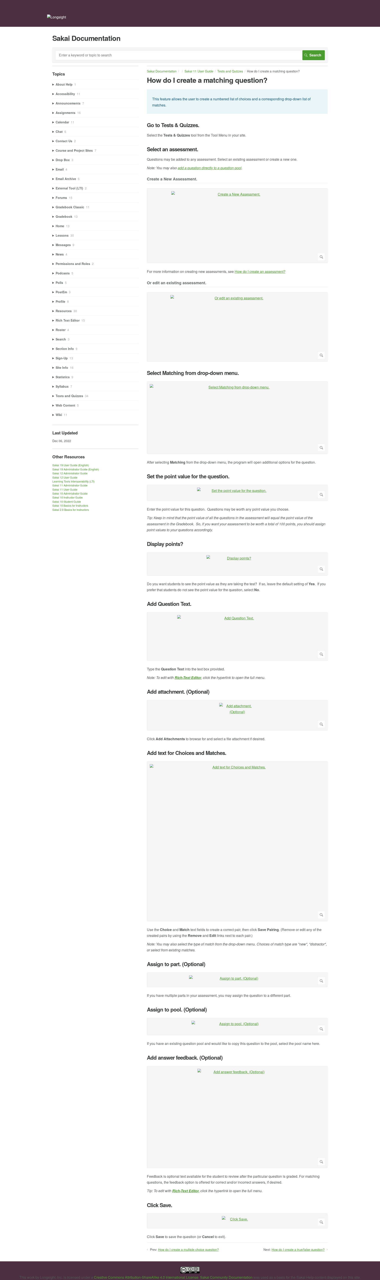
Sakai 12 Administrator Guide (70, 473)
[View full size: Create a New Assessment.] (237, 225)
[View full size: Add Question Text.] (237, 636)
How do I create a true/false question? (298, 1249)
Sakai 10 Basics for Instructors (70, 505)
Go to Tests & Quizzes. (173, 125)
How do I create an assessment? (260, 271)
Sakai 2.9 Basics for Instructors (70, 509)
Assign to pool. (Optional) (177, 1009)
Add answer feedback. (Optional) (185, 1057)
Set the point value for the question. (188, 476)
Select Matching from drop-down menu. (193, 373)
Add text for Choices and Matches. (186, 753)
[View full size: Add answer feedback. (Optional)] (237, 1117)
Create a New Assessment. (172, 179)
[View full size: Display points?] (237, 564)
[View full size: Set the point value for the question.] (237, 493)
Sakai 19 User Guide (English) (70, 465)
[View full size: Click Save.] (237, 1221)
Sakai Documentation (162, 71)
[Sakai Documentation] (56, 17)
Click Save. (159, 1205)
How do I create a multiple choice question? (188, 1249)
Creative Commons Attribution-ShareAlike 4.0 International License (146, 1277)
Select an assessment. (172, 149)
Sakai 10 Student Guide (66, 501)
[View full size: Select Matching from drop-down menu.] (237, 417)
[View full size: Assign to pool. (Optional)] (237, 1026)
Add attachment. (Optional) (178, 691)
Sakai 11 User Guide (199, 71)
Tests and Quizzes (230, 71)
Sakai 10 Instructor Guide (67, 497)
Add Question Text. (169, 604)
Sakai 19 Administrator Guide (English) (75, 469)
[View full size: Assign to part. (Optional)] (237, 979)
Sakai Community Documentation (226, 1277)
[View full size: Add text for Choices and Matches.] (237, 841)
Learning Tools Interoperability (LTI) (73, 481)
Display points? (165, 544)
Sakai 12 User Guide (64, 477)
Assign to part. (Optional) (176, 964)
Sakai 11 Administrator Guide (70, 485)
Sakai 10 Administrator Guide (70, 493)
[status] (237, 101)
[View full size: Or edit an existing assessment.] (237, 327)
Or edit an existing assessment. (176, 283)
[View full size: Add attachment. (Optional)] (237, 715)
